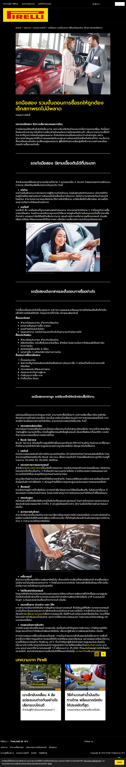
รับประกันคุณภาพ (28, 4)
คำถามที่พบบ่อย (17, 747)
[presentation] (96, 654)
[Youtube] (123, 741)
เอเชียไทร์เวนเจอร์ (44, 4)
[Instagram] (116, 741)
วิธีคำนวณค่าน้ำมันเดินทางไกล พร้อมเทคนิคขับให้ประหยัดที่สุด (84, 700)
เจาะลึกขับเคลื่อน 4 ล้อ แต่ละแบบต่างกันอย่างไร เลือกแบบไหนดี (40, 700)
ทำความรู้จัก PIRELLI (10, 4)
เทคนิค (34, 753)
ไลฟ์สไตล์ (43, 753)
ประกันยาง (92, 645)
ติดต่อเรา (53, 747)
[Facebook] (109, 741)
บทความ (27, 27)
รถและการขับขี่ (39, 27)
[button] (122, 15)
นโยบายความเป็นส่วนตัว (36, 747)
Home (18, 27)
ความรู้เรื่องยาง (7, 753)
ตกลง (119, 762)
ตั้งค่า (50, 763)
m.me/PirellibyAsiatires (89, 651)
